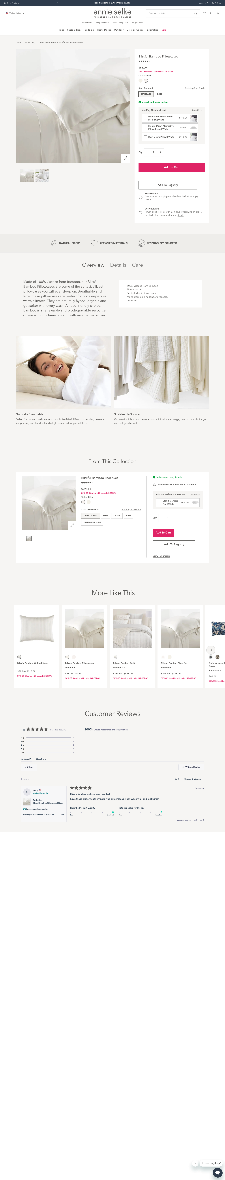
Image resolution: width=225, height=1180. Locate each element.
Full (105, 516)
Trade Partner (87, 23)
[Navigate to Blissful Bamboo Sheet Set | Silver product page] (180, 626)
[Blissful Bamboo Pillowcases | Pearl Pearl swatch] (140, 81)
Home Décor (104, 30)
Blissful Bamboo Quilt (124, 663)
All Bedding (30, 42)
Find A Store (13, 3)
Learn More (197, 110)
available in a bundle (184, 485)
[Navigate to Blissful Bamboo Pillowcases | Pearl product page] (84, 626)
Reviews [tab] (26, 759)
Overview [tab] (93, 265)
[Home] (112, 17)
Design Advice (137, 23)
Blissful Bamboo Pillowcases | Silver (48, 803)
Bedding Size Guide (195, 88)
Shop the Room (102, 23)
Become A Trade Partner (210, 3)
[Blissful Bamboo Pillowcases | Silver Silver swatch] (74, 657)
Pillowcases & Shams (47, 42)
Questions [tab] (41, 759)
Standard (146, 94)
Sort (177, 779)
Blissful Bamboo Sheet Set (174, 663)
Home (18, 42)
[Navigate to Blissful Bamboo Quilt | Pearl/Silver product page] (132, 626)
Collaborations (135, 30)
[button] (144, 61)
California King (92, 522)
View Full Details (161, 556)
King (159, 94)
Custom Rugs (74, 30)
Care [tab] (137, 265)
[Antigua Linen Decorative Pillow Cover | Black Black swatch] (217, 657)
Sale (164, 30)
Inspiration (152, 30)
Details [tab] (118, 265)
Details (148, 200)
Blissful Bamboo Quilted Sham (32, 663)
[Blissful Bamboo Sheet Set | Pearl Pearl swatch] (89, 502)
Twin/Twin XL (90, 516)
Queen (117, 516)
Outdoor (119, 30)
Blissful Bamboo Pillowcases (71, 42)
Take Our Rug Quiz (120, 23)
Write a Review (194, 768)
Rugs (61, 30)
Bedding (89, 30)
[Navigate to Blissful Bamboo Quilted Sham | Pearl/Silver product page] (36, 626)
